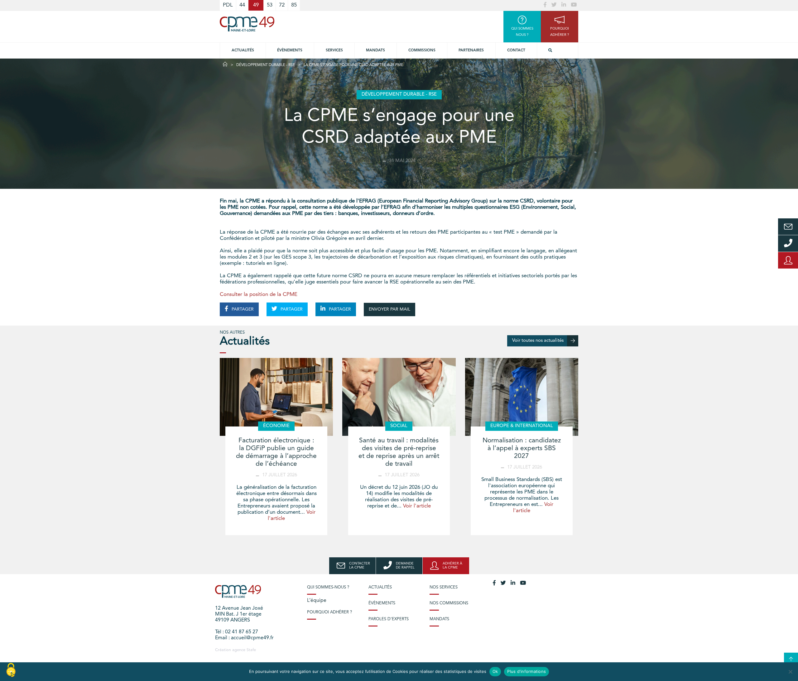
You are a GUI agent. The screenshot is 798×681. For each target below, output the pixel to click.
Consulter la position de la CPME (258, 294)
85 (294, 5)
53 (269, 5)
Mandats (375, 50)
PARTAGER (242, 309)
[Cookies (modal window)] (11, 670)
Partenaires (471, 50)
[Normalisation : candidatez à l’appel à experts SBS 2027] (521, 397)
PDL (228, 5)
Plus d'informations (526, 671)
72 (282, 5)
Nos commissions (449, 603)
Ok (495, 671)
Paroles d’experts (388, 619)
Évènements (289, 50)
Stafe (251, 650)
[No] (790, 672)
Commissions (421, 50)
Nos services (444, 587)
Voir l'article (417, 506)
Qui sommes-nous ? (328, 587)
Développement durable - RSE (265, 65)
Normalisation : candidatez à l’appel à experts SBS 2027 (522, 448)
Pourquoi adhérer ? (329, 612)
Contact (516, 50)
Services (334, 50)
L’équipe (316, 600)
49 (256, 5)
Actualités (243, 50)
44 (242, 5)
